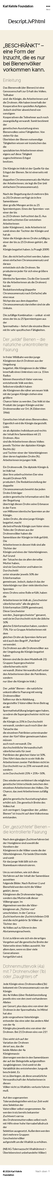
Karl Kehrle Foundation (18, 6)
